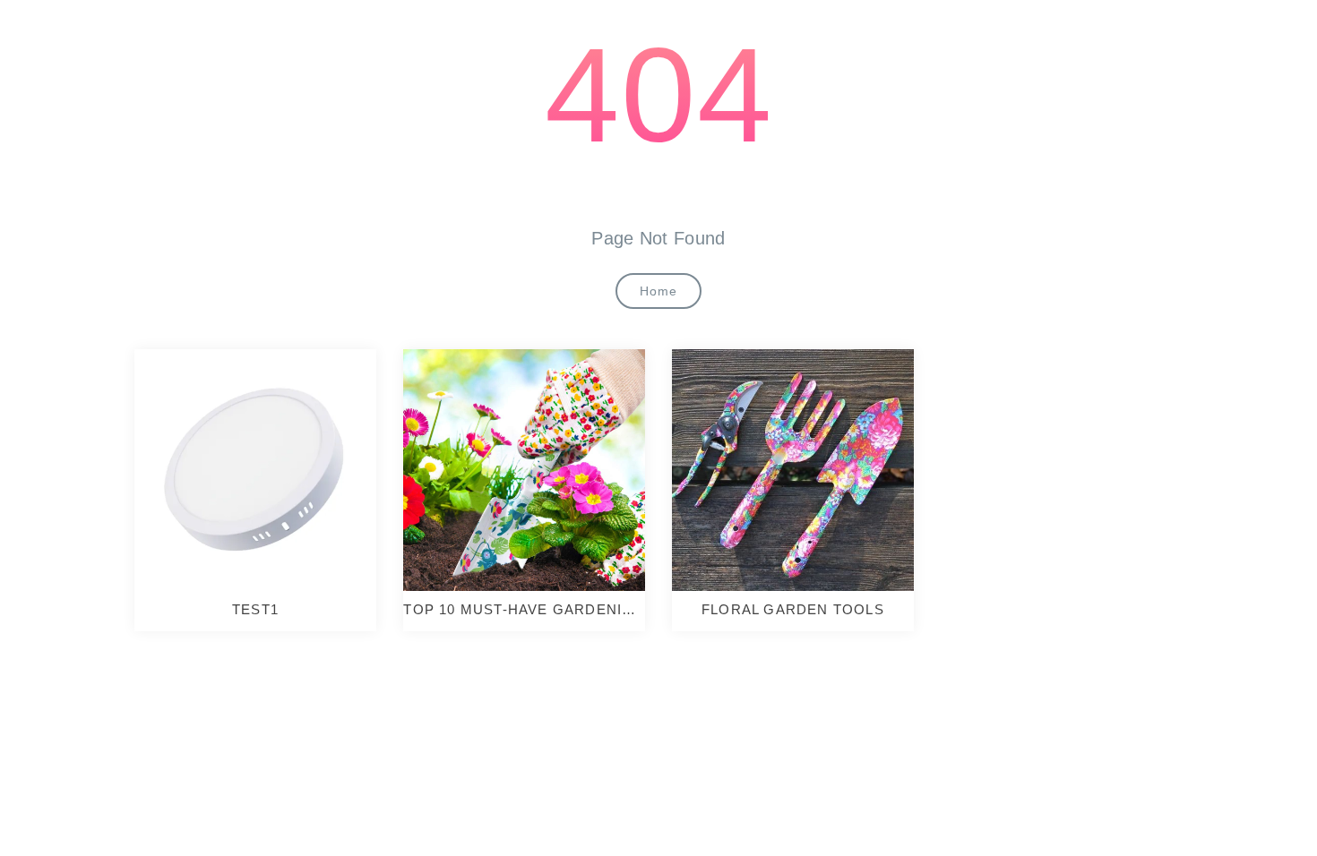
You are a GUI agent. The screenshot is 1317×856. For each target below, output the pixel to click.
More (250, 470)
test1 (255, 609)
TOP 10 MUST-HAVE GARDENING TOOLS (523, 610)
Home (658, 291)
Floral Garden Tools (793, 609)
